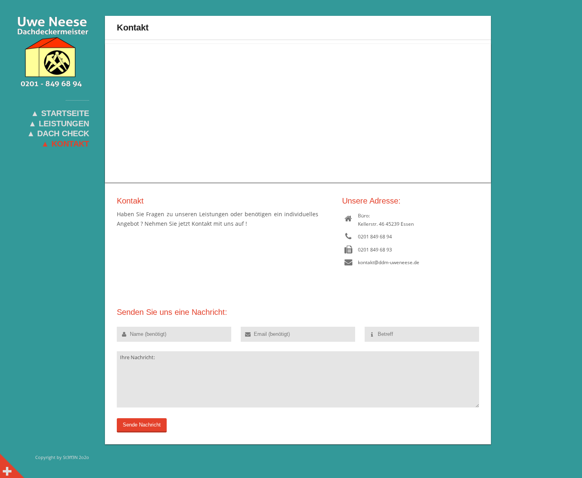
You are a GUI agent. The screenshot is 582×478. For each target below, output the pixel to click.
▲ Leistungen (59, 123)
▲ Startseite (60, 113)
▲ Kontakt (65, 143)
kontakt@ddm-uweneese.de (388, 262)
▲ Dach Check (58, 133)
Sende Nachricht (142, 425)
